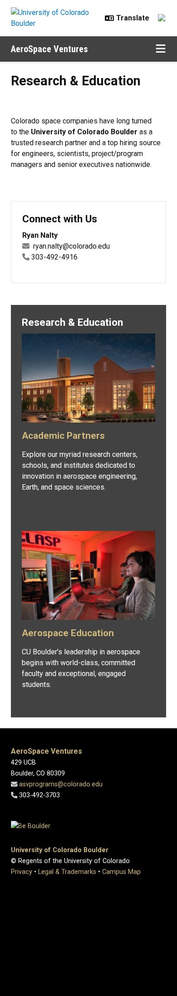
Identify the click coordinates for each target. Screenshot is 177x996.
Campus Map (121, 872)
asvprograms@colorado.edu (61, 784)
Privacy (21, 872)
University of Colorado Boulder (59, 850)
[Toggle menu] (160, 49)
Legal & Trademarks (67, 872)
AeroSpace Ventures (49, 49)
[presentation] (88, 382)
